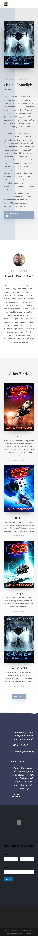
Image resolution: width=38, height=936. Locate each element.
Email (7, 868)
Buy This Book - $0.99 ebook (16, 215)
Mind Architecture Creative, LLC (19, 933)
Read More (19, 460)
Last (21, 863)
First (5, 863)
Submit (8, 879)
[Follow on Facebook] (19, 822)
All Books (19, 696)
